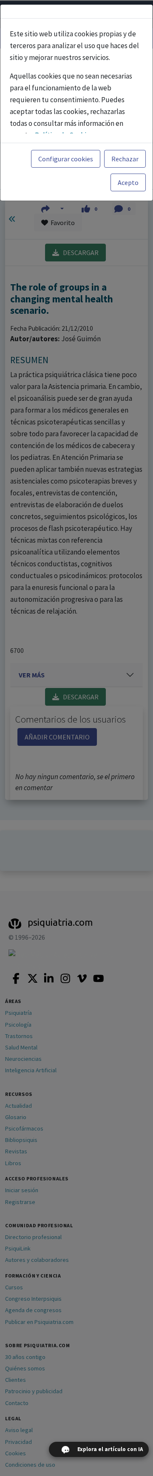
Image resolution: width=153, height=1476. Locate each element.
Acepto (128, 182)
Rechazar (125, 159)
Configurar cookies (65, 159)
